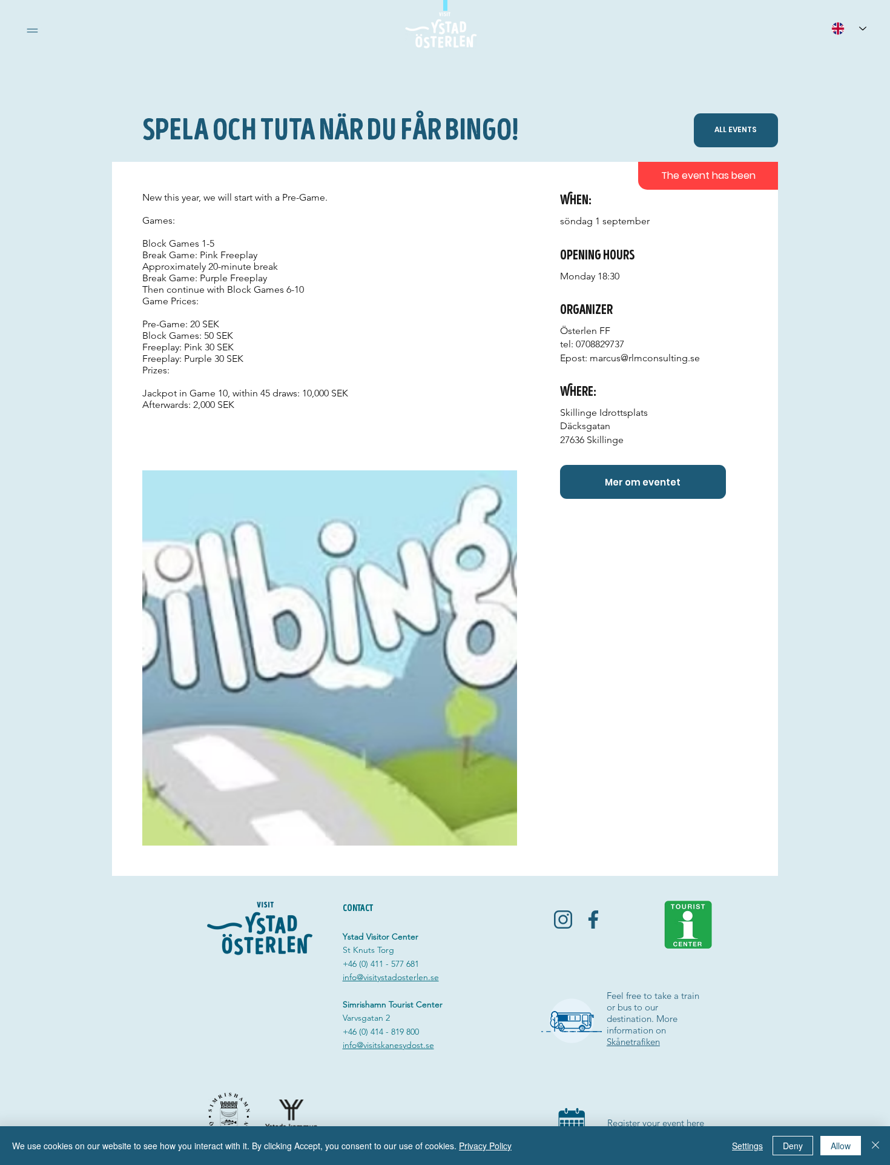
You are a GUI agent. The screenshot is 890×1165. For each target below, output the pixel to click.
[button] (32, 30)
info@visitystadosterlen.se (391, 977)
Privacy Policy (485, 1146)
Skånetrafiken (633, 1041)
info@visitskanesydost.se (388, 1045)
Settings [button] (747, 1146)
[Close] (875, 1145)
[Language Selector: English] (849, 28)
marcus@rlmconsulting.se (645, 358)
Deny (793, 1146)
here (695, 1123)
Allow (841, 1146)
